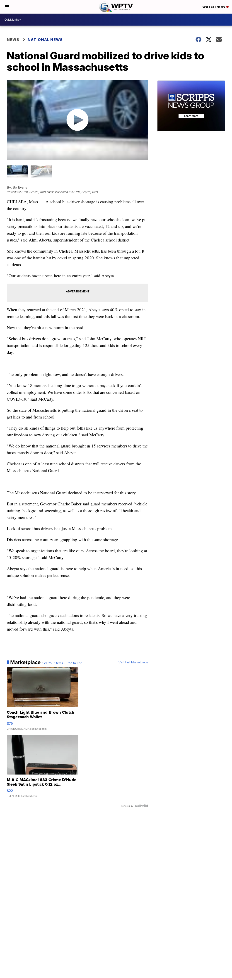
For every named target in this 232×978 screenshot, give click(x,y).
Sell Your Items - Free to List (62, 663)
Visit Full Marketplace (133, 662)
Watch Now (214, 7)
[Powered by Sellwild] (141, 805)
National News (45, 39)
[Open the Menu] (6, 7)
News (13, 39)
